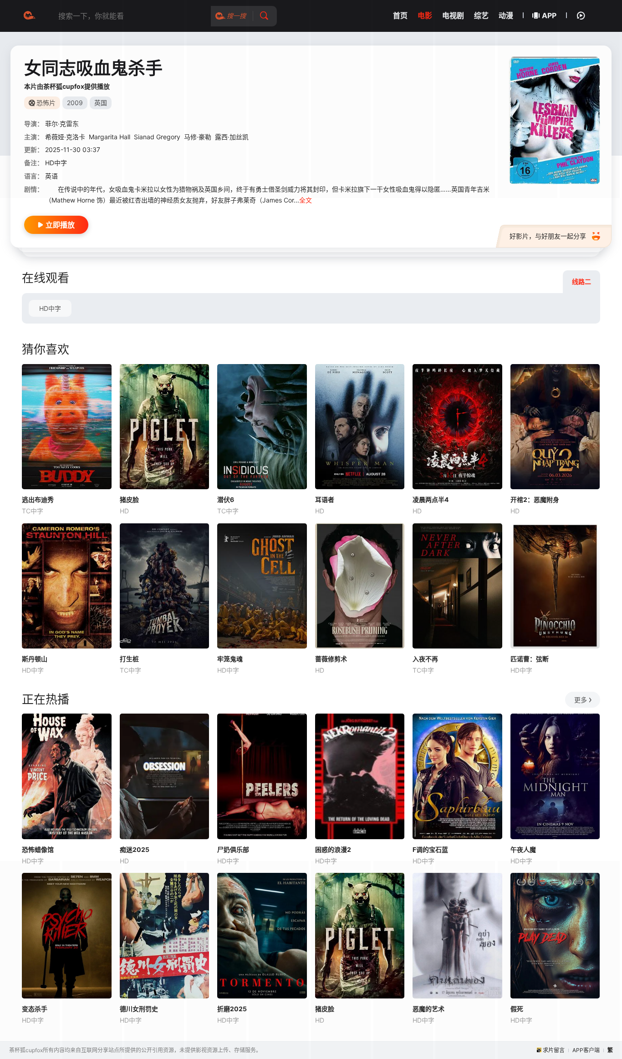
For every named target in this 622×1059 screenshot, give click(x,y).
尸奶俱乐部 (233, 849)
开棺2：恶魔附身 (534, 499)
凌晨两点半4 (431, 499)
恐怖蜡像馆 (38, 849)
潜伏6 (225, 499)
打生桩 (129, 659)
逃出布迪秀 (38, 499)
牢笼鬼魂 (230, 659)
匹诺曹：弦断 (529, 659)
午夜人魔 (523, 849)
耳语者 (324, 499)
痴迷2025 (134, 849)
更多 (580, 700)
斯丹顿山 (34, 659)
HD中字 (50, 308)
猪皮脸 (129, 499)
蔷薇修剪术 (331, 659)
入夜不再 (425, 659)
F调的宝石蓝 (430, 849)
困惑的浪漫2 (333, 849)
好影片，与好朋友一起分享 (548, 236)
